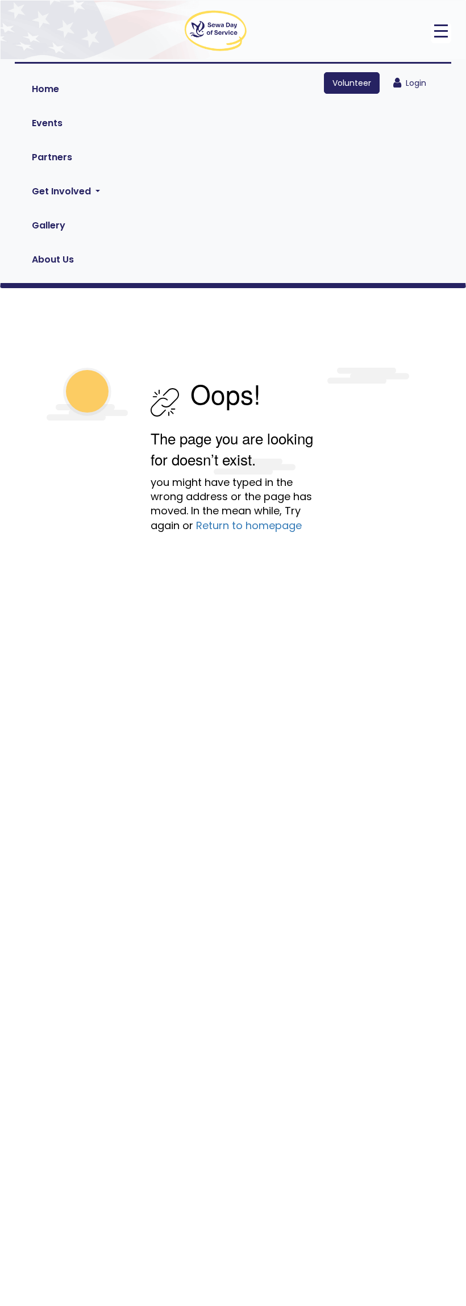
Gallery (48, 225)
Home (45, 88)
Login (413, 83)
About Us (53, 259)
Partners (52, 157)
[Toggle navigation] (441, 33)
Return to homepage (249, 525)
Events (47, 123)
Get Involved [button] (62, 191)
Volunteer (351, 83)
